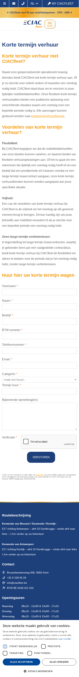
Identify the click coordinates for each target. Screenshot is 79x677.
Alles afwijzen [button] (59, 661)
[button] (39, 671)
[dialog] (39, 648)
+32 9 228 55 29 (16, 577)
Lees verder (65, 638)
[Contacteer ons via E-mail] (13, 3)
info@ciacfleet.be (17, 582)
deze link (39, 475)
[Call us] (23, 3)
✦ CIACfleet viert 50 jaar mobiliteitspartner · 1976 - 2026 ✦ (39, 12)
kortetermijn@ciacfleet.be (47, 116)
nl (33, 3)
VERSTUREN (41, 457)
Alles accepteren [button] (21, 661)
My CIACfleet (63, 3)
